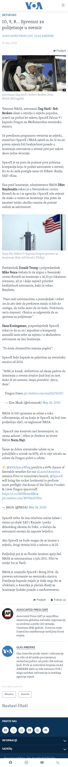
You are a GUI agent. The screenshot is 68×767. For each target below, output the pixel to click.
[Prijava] (45, 730)
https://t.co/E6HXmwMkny (20, 494)
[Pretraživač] (57, 762)
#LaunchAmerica (48, 472)
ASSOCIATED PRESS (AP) (17, 36)
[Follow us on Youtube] (29, 730)
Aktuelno (9, 15)
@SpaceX (56, 476)
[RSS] (37, 730)
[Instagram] (26, 762)
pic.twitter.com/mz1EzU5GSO (43, 393)
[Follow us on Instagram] (21, 730)
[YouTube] (42, 762)
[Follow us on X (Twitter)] (13, 730)
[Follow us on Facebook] (5, 730)
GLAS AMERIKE (44, 36)
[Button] (59, 51)
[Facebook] (10, 762)
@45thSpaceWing (19, 467)
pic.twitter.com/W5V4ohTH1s (22, 498)
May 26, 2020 (52, 403)
